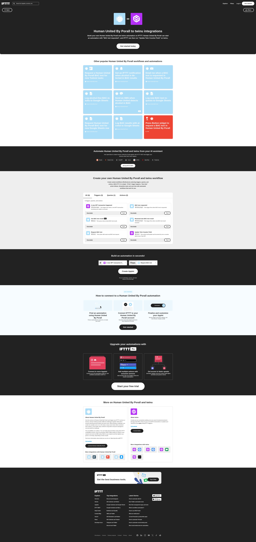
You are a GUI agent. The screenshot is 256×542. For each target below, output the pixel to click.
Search (96, 516)
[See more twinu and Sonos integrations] (137, 457)
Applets (97, 504)
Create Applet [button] (128, 271)
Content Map (98, 513)
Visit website (88, 441)
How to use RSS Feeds (135, 510)
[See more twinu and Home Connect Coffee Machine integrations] (150, 449)
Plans (232, 3)
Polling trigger (96, 207)
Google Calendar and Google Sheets (116, 504)
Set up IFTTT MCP (128, 165)
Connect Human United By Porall (96, 445)
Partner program (112, 535)
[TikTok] (156, 535)
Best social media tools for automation (138, 525)
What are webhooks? (134, 513)
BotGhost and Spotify (112, 510)
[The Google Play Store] (156, 499)
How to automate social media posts (138, 522)
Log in (239, 3)
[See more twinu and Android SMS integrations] (164, 449)
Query (94, 220)
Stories (96, 501)
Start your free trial (128, 386)
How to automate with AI (135, 498)
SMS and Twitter (111, 513)
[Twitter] (152, 535)
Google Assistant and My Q (113, 507)
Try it (123, 213)
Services (97, 498)
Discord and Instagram (112, 498)
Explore (225, 3)
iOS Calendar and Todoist (113, 519)
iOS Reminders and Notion (113, 516)
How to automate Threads (135, 519)
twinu (139, 31)
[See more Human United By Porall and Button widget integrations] (105, 457)
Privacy (125, 535)
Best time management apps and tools (138, 504)
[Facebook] (137, 535)
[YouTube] (149, 535)
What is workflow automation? (136, 507)
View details (90, 213)
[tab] (87, 195)
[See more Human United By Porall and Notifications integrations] (119, 457)
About (130, 535)
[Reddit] (160, 535)
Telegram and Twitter (112, 522)
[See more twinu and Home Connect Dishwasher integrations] (137, 449)
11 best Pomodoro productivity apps (138, 516)
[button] (128, 327)
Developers (97, 535)
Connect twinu (137, 430)
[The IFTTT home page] (6, 3)
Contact (120, 535)
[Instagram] (145, 535)
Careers (104, 535)
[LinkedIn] (141, 535)
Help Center (98, 510)
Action (94, 234)
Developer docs (99, 522)
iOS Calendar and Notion (113, 501)
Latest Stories (133, 495)
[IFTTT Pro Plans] (105, 219)
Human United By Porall (112, 31)
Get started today (128, 46)
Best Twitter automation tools (136, 501)
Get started (248, 3)
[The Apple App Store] (156, 495)
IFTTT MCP (97, 507)
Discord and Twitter (111, 525)
